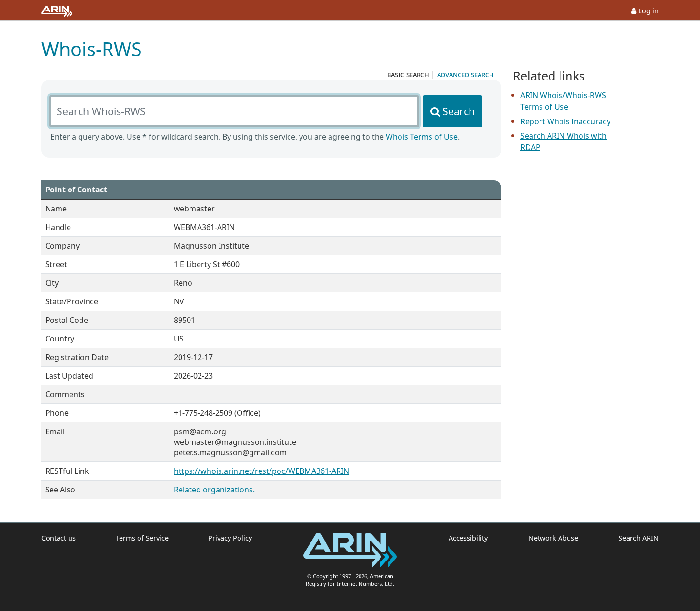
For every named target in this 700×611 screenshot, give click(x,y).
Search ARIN (639, 537)
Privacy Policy (230, 537)
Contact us (58, 537)
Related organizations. (214, 489)
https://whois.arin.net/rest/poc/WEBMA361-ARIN (261, 471)
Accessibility (468, 537)
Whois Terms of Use (422, 136)
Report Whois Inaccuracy (565, 121)
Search (458, 111)
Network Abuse (553, 537)
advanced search (465, 74)
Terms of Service (142, 537)
